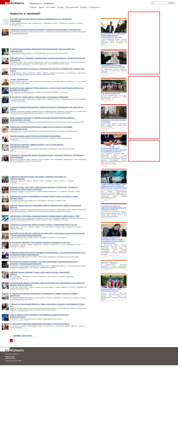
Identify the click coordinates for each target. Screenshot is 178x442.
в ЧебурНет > (95, 7)
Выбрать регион (10, 358)
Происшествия (71, 7)
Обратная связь (10, 356)
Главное (33, 7)
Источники (50, 7)
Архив (41, 7)
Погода (60, 7)
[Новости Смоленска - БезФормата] (12, 2)
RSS (20, 361)
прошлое (27, 335)
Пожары (83, 7)
